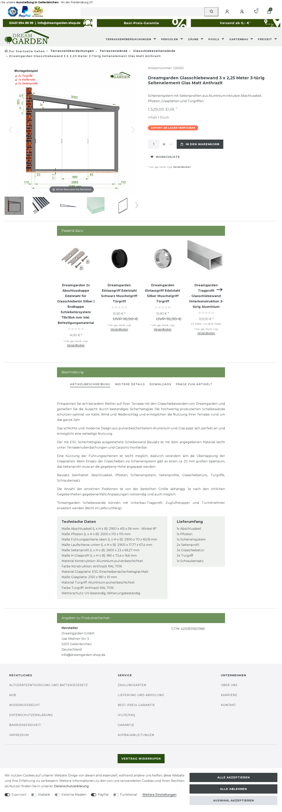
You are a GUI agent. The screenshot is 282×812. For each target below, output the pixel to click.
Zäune (194, 39)
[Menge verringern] (170, 144)
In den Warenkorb (202, 144)
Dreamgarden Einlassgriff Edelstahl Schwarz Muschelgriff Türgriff (119, 293)
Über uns (229, 685)
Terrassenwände (113, 51)
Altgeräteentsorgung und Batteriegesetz (48, 685)
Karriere (229, 695)
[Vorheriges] (10, 129)
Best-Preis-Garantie (136, 705)
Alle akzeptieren (233, 777)
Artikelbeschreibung (90, 384)
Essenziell (19, 794)
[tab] (90, 384)
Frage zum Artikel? (194, 384)
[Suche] (211, 11)
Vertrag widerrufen (141, 758)
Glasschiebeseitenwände (153, 51)
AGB (12, 695)
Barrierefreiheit (25, 725)
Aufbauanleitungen (136, 735)
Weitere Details (130, 384)
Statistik (44, 794)
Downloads (160, 384)
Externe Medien (74, 794)
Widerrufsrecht (24, 705)
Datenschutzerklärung (31, 715)
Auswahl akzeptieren (233, 800)
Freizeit (265, 39)
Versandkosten (182, 167)
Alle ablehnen (233, 789)
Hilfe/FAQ (126, 715)
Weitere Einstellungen (159, 794)
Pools (214, 39)
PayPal (103, 794)
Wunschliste (168, 157)
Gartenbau (239, 39)
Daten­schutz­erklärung (71, 786)
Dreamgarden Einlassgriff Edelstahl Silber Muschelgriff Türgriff (162, 293)
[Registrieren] (242, 11)
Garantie (126, 725)
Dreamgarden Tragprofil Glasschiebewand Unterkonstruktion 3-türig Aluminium (206, 296)
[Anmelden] (228, 11)
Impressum (19, 735)
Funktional (128, 794)
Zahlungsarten (132, 685)
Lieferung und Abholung (141, 695)
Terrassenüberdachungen (129, 39)
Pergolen (170, 39)
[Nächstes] (133, 129)
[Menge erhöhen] (164, 144)
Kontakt (228, 705)
